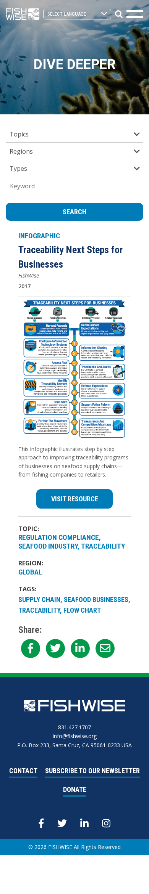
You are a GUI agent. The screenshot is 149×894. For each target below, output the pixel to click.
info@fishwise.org (75, 736)
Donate (74, 789)
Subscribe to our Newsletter (92, 771)
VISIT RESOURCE (74, 499)
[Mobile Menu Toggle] (134, 14)
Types (18, 168)
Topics (19, 134)
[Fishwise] (22, 13)
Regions (21, 151)
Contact (23, 771)
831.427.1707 (74, 727)
